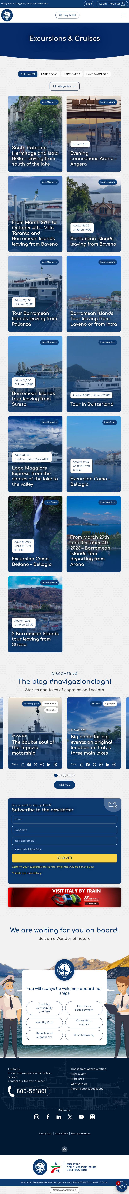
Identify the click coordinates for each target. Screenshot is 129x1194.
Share (15, 764)
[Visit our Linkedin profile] (59, 1117)
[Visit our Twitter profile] (70, 1117)
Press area (77, 1078)
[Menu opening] (124, 15)
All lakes (28, 74)
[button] (89, 4)
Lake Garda (72, 74)
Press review (78, 1074)
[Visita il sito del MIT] (73, 1167)
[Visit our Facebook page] (48, 1117)
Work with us (79, 1083)
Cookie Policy (61, 1133)
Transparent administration (88, 1069)
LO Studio (103, 1182)
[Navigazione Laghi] (7, 15)
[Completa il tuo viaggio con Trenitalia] (64, 897)
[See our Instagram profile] (37, 1117)
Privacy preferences (80, 1133)
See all (64, 784)
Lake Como (49, 74)
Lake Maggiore (97, 74)
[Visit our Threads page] (92, 1117)
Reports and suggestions (87, 1088)
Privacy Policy (34, 849)
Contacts (14, 1069)
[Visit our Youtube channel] (81, 1117)
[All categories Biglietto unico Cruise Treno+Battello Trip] (65, 86)
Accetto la (29, 849)
